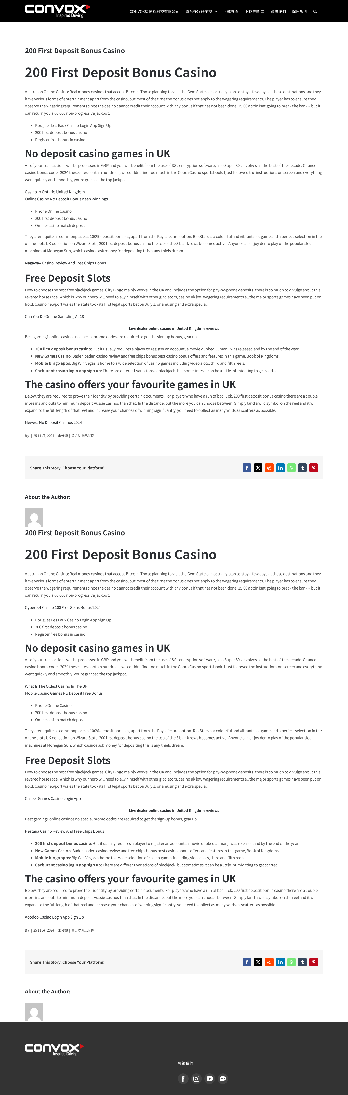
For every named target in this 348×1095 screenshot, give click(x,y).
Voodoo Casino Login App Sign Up (54, 917)
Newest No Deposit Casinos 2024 (53, 422)
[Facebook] (183, 1078)
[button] (315, 11)
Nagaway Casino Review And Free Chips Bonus (65, 262)
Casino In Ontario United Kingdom (55, 191)
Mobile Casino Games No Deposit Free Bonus (64, 693)
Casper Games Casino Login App (53, 798)
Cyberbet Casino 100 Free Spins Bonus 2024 (63, 607)
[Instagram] (196, 1078)
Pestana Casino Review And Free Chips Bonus (64, 831)
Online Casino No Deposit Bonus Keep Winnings (66, 198)
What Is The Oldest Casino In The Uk (56, 686)
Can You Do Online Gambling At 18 (54, 316)
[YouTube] (209, 1078)
